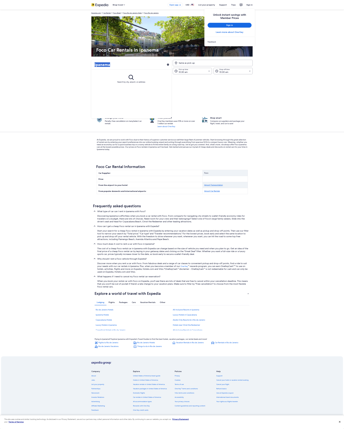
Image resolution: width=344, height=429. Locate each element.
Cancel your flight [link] (222, 384)
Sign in (249, 5)
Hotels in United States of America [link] (145, 380)
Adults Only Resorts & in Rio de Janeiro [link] (189, 320)
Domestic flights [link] (139, 393)
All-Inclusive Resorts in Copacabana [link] (187, 330)
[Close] (340, 422)
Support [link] (219, 376)
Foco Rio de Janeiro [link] (151, 13)
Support (223, 5)
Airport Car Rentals (212, 191)
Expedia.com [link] (96, 13)
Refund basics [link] (221, 389)
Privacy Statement (180, 419)
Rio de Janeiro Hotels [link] (104, 309)
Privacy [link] (177, 376)
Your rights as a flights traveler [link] (227, 401)
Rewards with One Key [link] (141, 406)
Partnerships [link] (95, 389)
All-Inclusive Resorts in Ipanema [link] (186, 309)
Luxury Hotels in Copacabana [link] (185, 315)
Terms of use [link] (179, 384)
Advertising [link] (95, 401)
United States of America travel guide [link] (146, 376)
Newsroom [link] (95, 393)
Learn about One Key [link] (166, 126)
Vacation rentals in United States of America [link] (149, 384)
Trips (233, 5)
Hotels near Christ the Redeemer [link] (186, 325)
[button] (172, 96)
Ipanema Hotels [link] (102, 315)
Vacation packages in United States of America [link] (150, 389)
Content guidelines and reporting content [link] (190, 406)
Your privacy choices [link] (182, 401)
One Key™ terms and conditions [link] (186, 389)
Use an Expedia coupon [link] (225, 393)
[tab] (100, 302)
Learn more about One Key (229, 32)
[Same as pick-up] (213, 63)
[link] (229, 42)
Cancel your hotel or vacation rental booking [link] (232, 380)
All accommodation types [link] (142, 401)
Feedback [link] (95, 410)
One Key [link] (184, 266)
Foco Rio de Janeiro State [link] (132, 13)
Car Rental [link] (107, 13)
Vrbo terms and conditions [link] (184, 393)
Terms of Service (16, 422)
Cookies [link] (177, 380)
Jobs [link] (93, 380)
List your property (206, 5)
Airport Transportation (213, 185)
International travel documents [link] (227, 397)
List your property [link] (97, 384)
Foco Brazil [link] (117, 13)
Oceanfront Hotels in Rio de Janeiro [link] (110, 330)
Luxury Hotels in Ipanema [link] (106, 325)
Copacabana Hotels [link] (104, 320)
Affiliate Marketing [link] (98, 406)
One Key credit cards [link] (140, 410)
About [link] (93, 376)
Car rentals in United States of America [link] (147, 397)
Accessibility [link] (179, 397)
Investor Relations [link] (97, 397)
